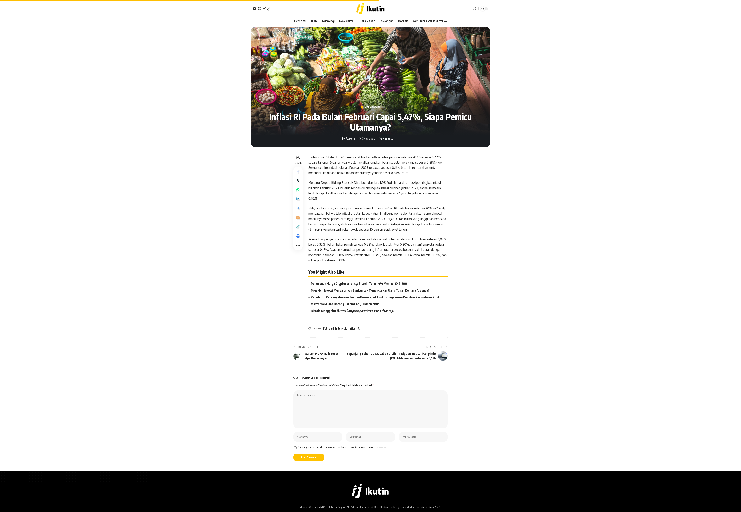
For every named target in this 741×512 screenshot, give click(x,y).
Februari (328, 328)
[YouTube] (254, 8)
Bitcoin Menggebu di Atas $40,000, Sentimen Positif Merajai (352, 311)
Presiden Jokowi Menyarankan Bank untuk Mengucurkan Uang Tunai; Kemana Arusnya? (370, 290)
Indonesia (341, 328)
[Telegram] (264, 8)
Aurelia (350, 138)
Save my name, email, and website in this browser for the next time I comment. (342, 447)
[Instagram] (259, 8)
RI (359, 328)
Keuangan (372, 107)
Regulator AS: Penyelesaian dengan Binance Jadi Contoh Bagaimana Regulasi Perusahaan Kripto (376, 297)
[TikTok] (268, 8)
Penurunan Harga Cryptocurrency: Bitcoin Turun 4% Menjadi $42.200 (359, 284)
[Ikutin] (370, 8)
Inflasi (352, 328)
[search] (474, 8)
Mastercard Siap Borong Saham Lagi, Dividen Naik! (345, 304)
